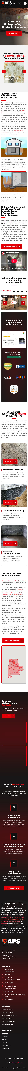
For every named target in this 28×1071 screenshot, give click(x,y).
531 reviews (16, 354)
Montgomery (17, 595)
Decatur (22, 919)
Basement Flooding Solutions (11, 552)
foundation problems (10, 222)
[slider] (14, 302)
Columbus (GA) (6, 595)
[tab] (6, 291)
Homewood (4, 921)
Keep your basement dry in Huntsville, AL (14, 581)
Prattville (4, 591)
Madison (21, 918)
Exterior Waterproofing (13, 510)
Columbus (4, 923)
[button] (25, 3)
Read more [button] (6, 346)
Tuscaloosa (14, 593)
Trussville (20, 589)
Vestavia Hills (12, 591)
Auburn (8, 593)
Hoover (22, 916)
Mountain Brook (6, 919)
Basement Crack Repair (13, 469)
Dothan (11, 918)
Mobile (21, 593)
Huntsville (4, 916)
